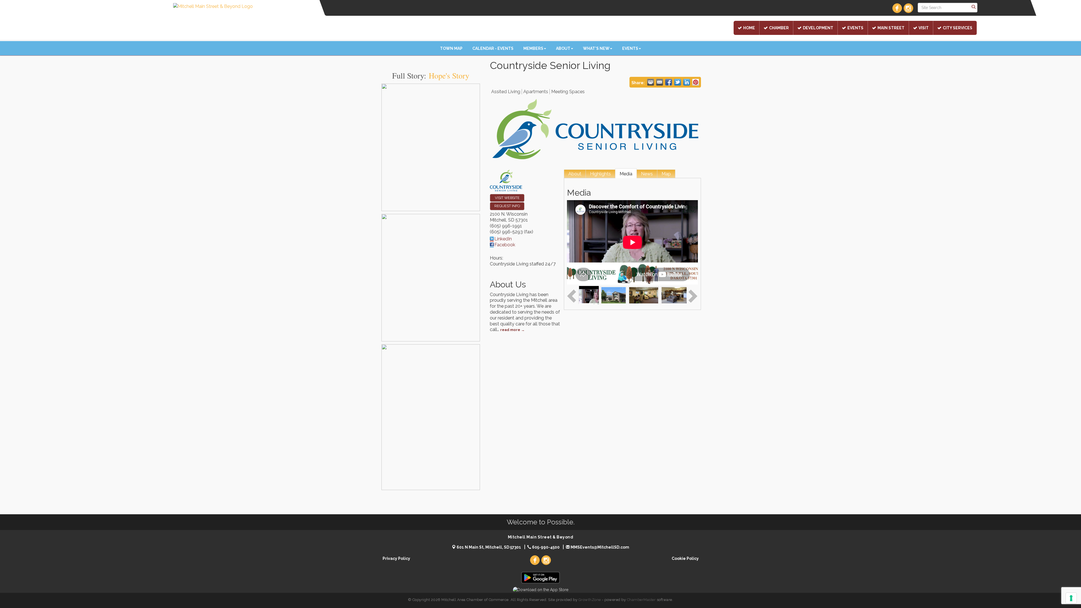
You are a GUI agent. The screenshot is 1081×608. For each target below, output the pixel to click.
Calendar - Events (492, 48)
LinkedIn (503, 239)
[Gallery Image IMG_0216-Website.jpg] (643, 295)
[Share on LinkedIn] (686, 82)
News (647, 173)
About (563, 48)
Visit (924, 28)
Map (666, 173)
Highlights (600, 173)
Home (749, 28)
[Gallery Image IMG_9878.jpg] (613, 295)
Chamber (779, 28)
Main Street (890, 28)
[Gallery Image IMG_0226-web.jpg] (676, 295)
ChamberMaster (641, 600)
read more (510, 330)
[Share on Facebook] (668, 82)
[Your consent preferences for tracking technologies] (1071, 598)
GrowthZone (590, 600)
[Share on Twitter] (677, 82)
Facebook (504, 244)
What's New (596, 48)
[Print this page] (650, 82)
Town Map (451, 48)
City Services (957, 28)
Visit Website (507, 198)
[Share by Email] (659, 82)
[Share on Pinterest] (695, 82)
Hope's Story (449, 75)
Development (818, 28)
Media (626, 173)
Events (855, 28)
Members (533, 48)
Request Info (507, 206)
